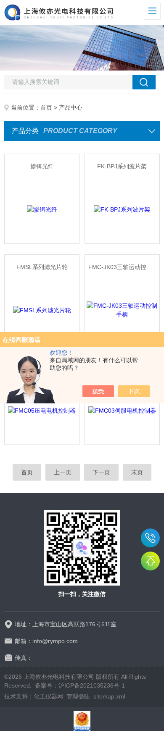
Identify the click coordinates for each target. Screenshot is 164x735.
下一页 (101, 472)
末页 (137, 472)
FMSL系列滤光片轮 (42, 267)
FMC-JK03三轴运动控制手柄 (123, 267)
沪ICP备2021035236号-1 (91, 685)
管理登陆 (78, 696)
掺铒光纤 (42, 166)
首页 (46, 107)
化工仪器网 (48, 696)
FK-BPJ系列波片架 (122, 166)
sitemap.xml (109, 696)
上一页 (62, 472)
